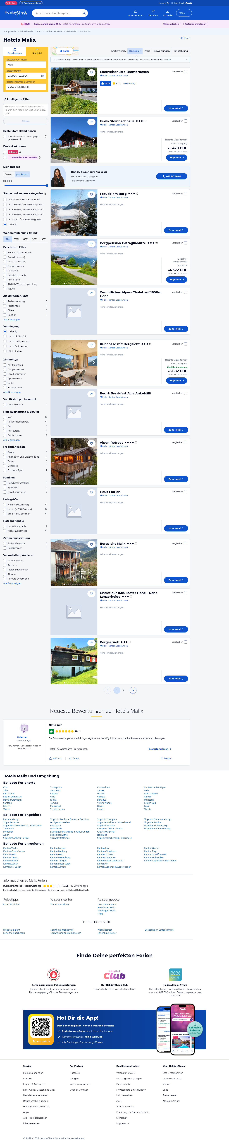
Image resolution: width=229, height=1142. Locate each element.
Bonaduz (101, 799)
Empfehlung (181, 51)
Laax (146, 805)
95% (43, 239)
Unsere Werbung (172, 1078)
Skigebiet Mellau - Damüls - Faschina (69, 819)
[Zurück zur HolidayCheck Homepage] (16, 13)
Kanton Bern (9, 854)
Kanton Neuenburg (60, 857)
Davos (100, 805)
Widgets (74, 1078)
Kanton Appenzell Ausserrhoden (114, 866)
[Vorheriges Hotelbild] (54, 91)
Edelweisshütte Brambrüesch (124, 72)
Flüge (100, 913)
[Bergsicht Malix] (74, 562)
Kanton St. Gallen (12, 866)
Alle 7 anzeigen (11, 440)
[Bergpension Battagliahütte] (74, 262)
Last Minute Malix (107, 904)
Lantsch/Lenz (151, 793)
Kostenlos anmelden (195, 24)
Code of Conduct (79, 1089)
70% (16, 239)
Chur (5, 787)
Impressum (122, 1123)
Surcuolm (55, 790)
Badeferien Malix (106, 907)
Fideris (6, 805)
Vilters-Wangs (104, 802)
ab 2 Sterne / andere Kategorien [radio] (26, 214)
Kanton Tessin (10, 857)
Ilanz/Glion (8, 793)
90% (34, 239)
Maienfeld (55, 805)
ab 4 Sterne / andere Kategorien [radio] (26, 204)
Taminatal (8, 828)
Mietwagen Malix (106, 910)
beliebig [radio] (13, 224)
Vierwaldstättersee (60, 837)
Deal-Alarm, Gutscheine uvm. (39, 1089)
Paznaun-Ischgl (11, 819)
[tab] (14, 51)
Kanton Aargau (58, 866)
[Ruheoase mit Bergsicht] (74, 363)
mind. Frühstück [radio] (17, 336)
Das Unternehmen (173, 1073)
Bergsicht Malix (112, 544)
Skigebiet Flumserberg (155, 825)
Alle (8, 239)
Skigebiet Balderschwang (157, 828)
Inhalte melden (31, 1123)
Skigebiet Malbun (153, 822)
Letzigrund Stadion (60, 822)
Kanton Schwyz (105, 854)
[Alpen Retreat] (74, 461)
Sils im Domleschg (12, 796)
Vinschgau (55, 825)
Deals (10, 3)
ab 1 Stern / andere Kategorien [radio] (25, 219)
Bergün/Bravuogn (12, 799)
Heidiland (102, 834)
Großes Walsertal (106, 831)
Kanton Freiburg (58, 851)
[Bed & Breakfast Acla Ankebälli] (74, 412)
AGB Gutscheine (125, 1106)
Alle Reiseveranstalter (35, 1117)
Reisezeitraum (13, 70)
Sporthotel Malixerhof (61, 929)
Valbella (101, 796)
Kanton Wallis (10, 848)
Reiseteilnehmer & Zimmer (20, 81)
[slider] (47, 185)
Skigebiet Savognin (107, 819)
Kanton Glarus (151, 848)
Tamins (54, 802)
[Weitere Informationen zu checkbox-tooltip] (45, 136)
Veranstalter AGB (125, 1073)
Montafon (8, 831)
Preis (147, 51)
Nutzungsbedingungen (129, 1078)
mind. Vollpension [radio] (18, 346)
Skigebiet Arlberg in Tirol (16, 837)
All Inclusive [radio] (15, 351)
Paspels (54, 793)
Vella (52, 796)
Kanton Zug (150, 851)
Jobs (165, 1089)
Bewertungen (162, 51)
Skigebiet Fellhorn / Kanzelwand (114, 822)
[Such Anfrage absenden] (84, 13)
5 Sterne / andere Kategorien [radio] (24, 199)
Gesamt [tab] (9, 174)
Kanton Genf (56, 854)
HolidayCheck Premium (36, 1106)
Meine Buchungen (33, 1073)
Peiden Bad (150, 802)
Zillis (5, 790)
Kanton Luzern (57, 848)
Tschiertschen (57, 809)
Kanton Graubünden (14, 851)
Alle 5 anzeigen (11, 319)
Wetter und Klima (59, 904)
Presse (166, 1084)
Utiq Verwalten (124, 1095)
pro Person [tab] (22, 174)
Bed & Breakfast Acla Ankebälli (125, 393)
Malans (101, 793)
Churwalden (103, 787)
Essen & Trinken (11, 904)
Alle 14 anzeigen (12, 392)
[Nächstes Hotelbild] (93, 91)
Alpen (6, 834)
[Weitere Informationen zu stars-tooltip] (44, 193)
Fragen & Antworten (34, 1084)
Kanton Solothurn (106, 857)
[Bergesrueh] (74, 661)
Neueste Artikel (171, 1101)
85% (25, 239)
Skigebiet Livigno (59, 834)
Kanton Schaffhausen (155, 854)
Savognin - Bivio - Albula (109, 828)
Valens (6, 809)
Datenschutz (123, 1084)
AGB (118, 1101)
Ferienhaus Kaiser (107, 932)
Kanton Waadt (10, 860)
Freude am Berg (113, 194)
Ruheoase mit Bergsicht (120, 344)
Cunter (147, 796)
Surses (100, 790)
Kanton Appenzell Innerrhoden (160, 860)
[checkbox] (25, 137)
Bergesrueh (109, 642)
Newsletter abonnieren (35, 1095)
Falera (53, 799)
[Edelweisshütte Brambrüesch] (74, 91)
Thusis (147, 809)
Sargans (7, 802)
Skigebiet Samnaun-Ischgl (157, 819)
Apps (26, 1112)
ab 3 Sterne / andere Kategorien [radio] (26, 209)
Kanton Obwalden (106, 851)
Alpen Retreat (111, 442)
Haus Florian (110, 492)
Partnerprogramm (80, 1084)
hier (169, 59)
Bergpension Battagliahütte (123, 243)
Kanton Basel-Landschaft (110, 860)
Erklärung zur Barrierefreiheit (132, 1112)
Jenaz (100, 809)
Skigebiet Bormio (106, 825)
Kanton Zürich (10, 863)
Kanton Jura (103, 848)
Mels (146, 790)
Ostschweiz (56, 828)
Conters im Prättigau (155, 787)
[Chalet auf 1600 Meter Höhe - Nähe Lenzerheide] (74, 612)
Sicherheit (121, 1117)
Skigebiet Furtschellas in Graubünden (70, 831)
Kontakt (162, 3)
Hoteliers (75, 1073)
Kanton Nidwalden (154, 857)
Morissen (149, 799)
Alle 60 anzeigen (12, 583)
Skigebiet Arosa (11, 822)
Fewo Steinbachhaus (117, 121)
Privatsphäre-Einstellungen (131, 1089)
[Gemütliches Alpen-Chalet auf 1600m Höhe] (74, 311)
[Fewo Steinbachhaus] (74, 140)
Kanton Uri (102, 863)
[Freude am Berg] (74, 212)
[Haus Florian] (74, 511)
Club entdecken (171, 24)
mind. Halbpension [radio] (19, 341)
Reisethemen (170, 1095)
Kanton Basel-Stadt (60, 863)
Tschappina (56, 787)
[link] (135, 13)
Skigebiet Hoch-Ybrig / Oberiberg (114, 837)
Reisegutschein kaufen (35, 1101)
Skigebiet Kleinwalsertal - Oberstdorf (22, 825)
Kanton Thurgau (58, 860)
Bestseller (135, 51)
